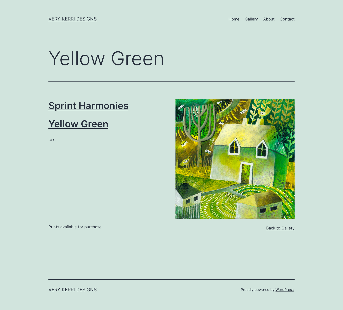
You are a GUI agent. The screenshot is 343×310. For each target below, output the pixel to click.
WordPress (285, 290)
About (269, 19)
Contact (287, 19)
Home (234, 19)
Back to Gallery (280, 228)
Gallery (251, 19)
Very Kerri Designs (72, 19)
